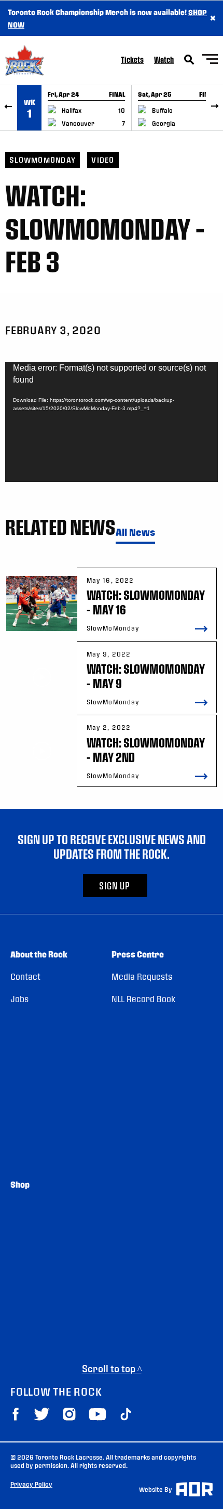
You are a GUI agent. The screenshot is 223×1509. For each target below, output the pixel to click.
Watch (164, 59)
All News (135, 532)
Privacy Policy (31, 1484)
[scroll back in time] (8, 107)
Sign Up (114, 885)
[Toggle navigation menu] (210, 60)
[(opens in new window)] (15, 1414)
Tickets (132, 59)
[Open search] (189, 60)
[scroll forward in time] (214, 107)
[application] (111, 422)
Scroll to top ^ (112, 1368)
